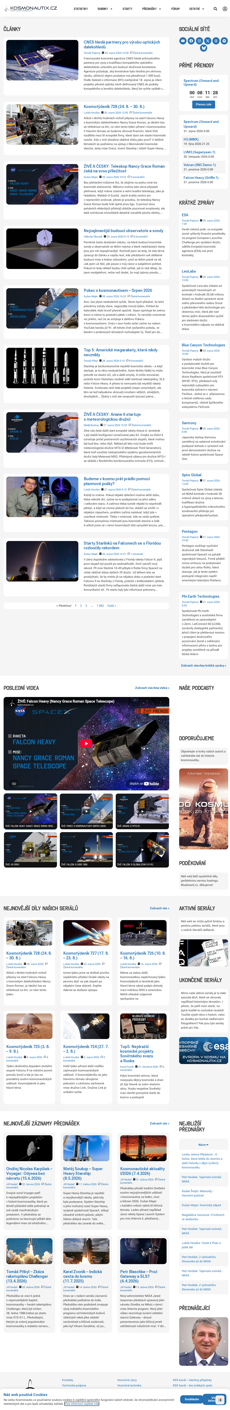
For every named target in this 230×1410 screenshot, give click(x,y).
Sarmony (189, 423)
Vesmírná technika (129, 1385)
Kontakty (67, 1380)
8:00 (184, 431)
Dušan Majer (91, 177)
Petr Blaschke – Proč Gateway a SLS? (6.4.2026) (139, 1276)
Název (202, 1144)
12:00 (125, 112)
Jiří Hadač (12, 1184)
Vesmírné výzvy (127, 1380)
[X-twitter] (207, 40)
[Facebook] (191, 40)
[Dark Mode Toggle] (220, 1400)
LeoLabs (189, 271)
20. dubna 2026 (31, 1287)
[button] (215, 8)
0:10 (126, 236)
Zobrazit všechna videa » (152, 688)
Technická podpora (74, 1385)
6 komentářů (141, 236)
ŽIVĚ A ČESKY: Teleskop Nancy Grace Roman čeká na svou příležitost (124, 168)
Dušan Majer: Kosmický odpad (201, 1205)
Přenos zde (203, 104)
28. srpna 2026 (211, 276)
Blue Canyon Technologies (203, 345)
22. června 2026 (31, 1184)
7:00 (184, 223)
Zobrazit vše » (159, 908)
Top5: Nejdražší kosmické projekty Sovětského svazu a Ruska (136, 1053)
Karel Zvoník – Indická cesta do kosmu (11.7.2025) (82, 1276)
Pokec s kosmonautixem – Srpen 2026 (118, 290)
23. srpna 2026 (92, 964)
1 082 (100, 605)
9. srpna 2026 (34, 1057)
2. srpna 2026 (91, 1057)
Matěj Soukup (91, 425)
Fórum (175, 9)
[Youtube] (183, 40)
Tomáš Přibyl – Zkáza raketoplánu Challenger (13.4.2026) (27, 1276)
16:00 (125, 52)
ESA (185, 215)
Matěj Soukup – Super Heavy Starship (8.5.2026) (83, 1174)
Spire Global (191, 475)
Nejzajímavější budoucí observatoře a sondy (123, 230)
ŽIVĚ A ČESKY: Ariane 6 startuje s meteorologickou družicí (112, 416)
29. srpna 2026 (211, 220)
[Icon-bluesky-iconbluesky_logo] (203, 48)
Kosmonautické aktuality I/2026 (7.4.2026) (142, 1171)
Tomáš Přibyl (91, 360)
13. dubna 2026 (145, 1287)
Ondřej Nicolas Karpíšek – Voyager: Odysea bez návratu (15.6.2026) (29, 1174)
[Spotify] (224, 40)
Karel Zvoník (127, 1066)
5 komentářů (138, 177)
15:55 (124, 425)
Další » (111, 605)
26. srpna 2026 (110, 554)
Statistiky (81, 9)
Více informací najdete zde (82, 1404)
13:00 (185, 280)
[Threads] (216, 40)
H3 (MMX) (191, 139)
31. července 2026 (148, 1066)
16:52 (123, 296)
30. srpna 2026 (113, 52)
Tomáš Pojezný (190, 220)
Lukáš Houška (92, 112)
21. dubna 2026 (145, 1179)
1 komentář (137, 554)
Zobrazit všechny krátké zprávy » (203, 665)
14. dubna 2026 (88, 1287)
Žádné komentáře (143, 52)
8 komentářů (136, 360)
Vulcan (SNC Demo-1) (200, 165)
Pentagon (189, 531)
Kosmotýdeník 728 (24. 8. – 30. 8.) (114, 106)
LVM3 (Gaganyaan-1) (199, 152)
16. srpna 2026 (149, 964)
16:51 (123, 554)
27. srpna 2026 (211, 480)
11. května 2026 (88, 1184)
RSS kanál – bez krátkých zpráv (192, 1385)
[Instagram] (199, 40)
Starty (127, 9)
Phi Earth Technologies (200, 596)
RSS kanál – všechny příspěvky (192, 1380)
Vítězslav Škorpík (93, 236)
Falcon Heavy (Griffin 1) (201, 178)
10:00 (185, 353)
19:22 (123, 177)
